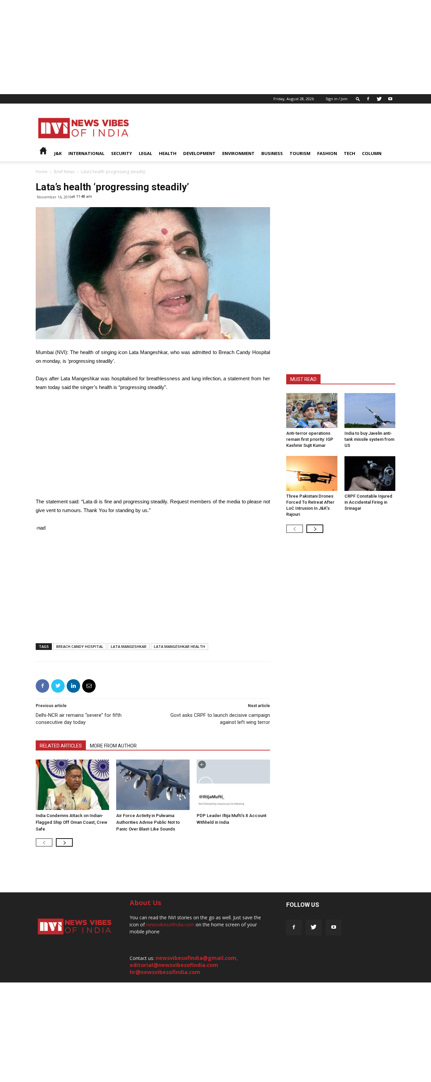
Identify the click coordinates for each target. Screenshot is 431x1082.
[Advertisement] (202, 47)
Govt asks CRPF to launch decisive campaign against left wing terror (220, 718)
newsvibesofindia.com (170, 924)
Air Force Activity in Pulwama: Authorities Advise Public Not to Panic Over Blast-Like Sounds (148, 822)
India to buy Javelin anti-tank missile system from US (369, 439)
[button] (358, 98)
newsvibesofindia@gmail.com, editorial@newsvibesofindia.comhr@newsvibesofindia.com (184, 965)
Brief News (64, 172)
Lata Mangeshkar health (179, 646)
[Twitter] (379, 99)
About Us (145, 902)
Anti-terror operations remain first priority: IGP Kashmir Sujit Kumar (309, 439)
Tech (349, 153)
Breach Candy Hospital (79, 646)
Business (272, 153)
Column (372, 153)
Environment (238, 153)
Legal (145, 153)
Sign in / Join (336, 98)
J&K (58, 153)
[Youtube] (390, 99)
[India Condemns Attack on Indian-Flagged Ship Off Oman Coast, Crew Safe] (72, 785)
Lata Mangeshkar (128, 646)
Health (167, 153)
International (86, 153)
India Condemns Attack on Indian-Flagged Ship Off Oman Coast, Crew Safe (71, 822)
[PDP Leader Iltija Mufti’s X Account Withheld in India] (233, 785)
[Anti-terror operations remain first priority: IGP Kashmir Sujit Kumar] (311, 410)
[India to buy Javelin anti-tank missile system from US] (370, 410)
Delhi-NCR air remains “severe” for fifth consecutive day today (79, 718)
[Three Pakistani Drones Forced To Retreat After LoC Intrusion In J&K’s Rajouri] (311, 473)
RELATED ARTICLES (61, 745)
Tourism (300, 153)
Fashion (327, 153)
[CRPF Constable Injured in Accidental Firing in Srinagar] (370, 473)
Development (199, 153)
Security (121, 153)
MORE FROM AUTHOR (113, 745)
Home (41, 172)
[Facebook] (368, 99)
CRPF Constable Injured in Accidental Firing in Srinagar (368, 502)
